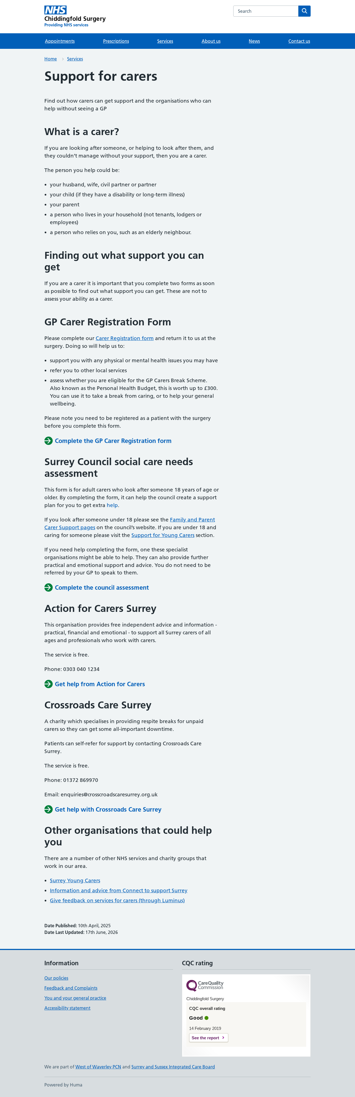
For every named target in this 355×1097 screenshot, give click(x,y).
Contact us (299, 41)
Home (50, 59)
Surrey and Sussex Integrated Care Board (173, 1067)
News (254, 41)
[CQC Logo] (205, 986)
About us (211, 41)
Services (165, 41)
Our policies (56, 978)
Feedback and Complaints (70, 988)
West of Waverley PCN (98, 1067)
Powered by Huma (63, 1085)
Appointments (60, 41)
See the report (205, 1037)
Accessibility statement (67, 1008)
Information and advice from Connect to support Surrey (118, 890)
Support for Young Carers (162, 535)
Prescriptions (116, 41)
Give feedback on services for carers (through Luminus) (117, 900)
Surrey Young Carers (75, 880)
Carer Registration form (125, 338)
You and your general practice (75, 998)
